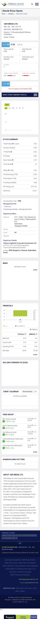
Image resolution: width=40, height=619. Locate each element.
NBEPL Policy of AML (11, 563)
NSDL (17, 591)
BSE (7, 105)
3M (13, 108)
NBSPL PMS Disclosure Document (20, 575)
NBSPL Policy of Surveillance (27, 563)
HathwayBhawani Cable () (13, 439)
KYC (33, 547)
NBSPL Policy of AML (28, 560)
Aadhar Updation (10, 569)
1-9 (16, 538)
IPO (29, 547)
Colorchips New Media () (12, 445)
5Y (23, 108)
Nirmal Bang (13, 4)
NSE (25, 588)
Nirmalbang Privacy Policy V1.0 (25, 569)
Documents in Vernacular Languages (20, 572)
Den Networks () (9, 432)
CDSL (34, 588)
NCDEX (22, 591)
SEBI (17, 588)
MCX (30, 588)
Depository (23, 547)
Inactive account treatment (12, 560)
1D (6, 108)
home (3, 14)
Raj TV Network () (10, 426)
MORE (35, 270)
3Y (20, 108)
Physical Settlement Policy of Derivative (26, 566)
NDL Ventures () (9, 419)
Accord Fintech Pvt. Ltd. (20, 602)
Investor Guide (7, 549)
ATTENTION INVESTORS (9, 547)
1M (9, 108)
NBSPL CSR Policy (8, 566)
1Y (16, 108)
